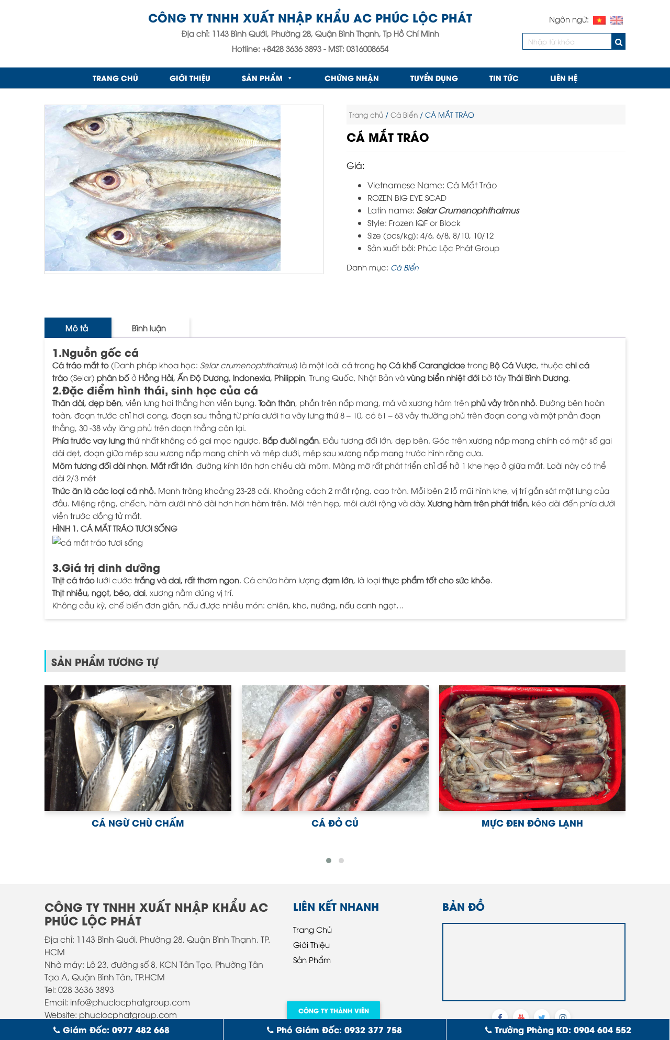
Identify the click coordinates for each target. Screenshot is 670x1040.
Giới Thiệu (190, 77)
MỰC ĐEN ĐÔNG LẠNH (335, 822)
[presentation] (41, 770)
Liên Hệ (563, 77)
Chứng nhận (352, 77)
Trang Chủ (312, 929)
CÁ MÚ (532, 822)
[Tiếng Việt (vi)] (599, 19)
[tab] (76, 328)
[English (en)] (616, 19)
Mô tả (76, 327)
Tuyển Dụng (434, 77)
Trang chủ (115, 77)
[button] (328, 860)
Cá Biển (404, 114)
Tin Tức (504, 77)
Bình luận (149, 327)
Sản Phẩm (262, 77)
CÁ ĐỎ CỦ (137, 822)
